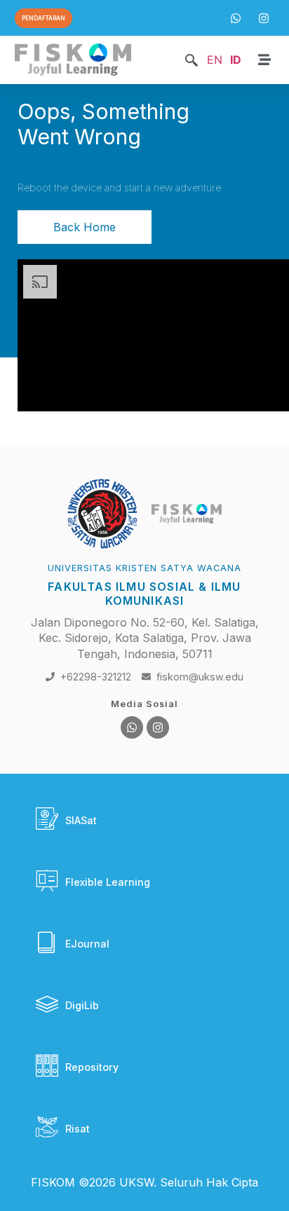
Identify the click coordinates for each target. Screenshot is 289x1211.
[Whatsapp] (132, 727)
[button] (191, 61)
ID (235, 60)
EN (214, 60)
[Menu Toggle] (264, 59)
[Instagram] (158, 727)
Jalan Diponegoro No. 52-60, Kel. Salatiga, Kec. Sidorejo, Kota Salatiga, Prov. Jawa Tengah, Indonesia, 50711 (145, 638)
